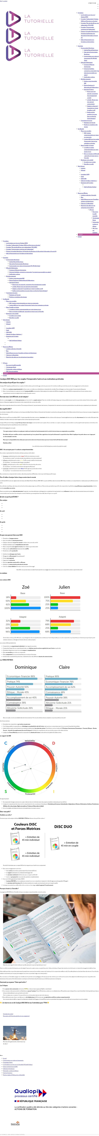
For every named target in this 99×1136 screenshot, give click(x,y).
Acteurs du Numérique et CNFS (10, 1066)
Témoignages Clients (8, 1062)
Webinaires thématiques (8, 1068)
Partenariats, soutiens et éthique (10, 1071)
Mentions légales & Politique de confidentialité (14, 1075)
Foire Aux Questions (7, 1073)
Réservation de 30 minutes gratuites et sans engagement (16, 1016)
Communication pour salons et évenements (13, 1060)
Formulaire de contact (8, 1014)
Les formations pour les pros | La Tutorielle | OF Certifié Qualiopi (17, 1064)
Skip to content (3, 1)
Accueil (4, 1058)
